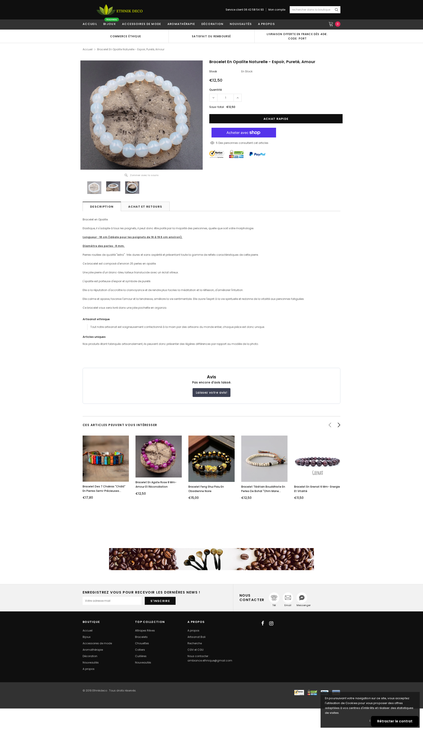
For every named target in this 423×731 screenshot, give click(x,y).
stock (213, 71)
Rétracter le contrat (394, 721)
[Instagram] (271, 623)
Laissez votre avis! (211, 392)
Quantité (215, 90)
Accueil (88, 49)
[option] (126, 36)
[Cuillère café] (211, 559)
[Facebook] (262, 623)
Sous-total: (216, 107)
